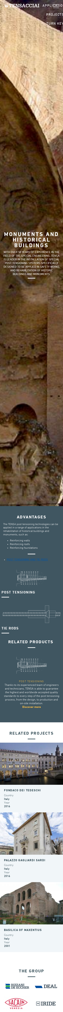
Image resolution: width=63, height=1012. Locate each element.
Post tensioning (31, 681)
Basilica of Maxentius (23, 930)
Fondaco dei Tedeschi (22, 790)
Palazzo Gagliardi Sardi (24, 860)
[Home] (21, 5)
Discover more (31, 707)
